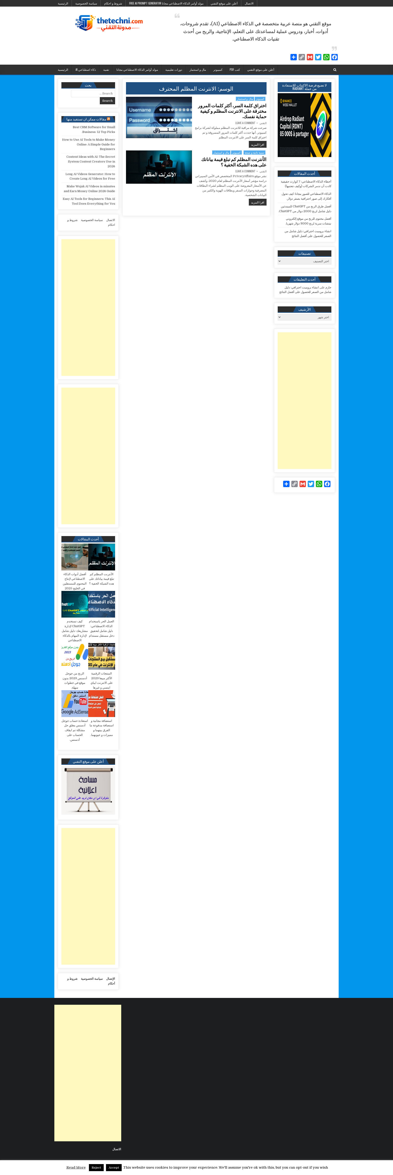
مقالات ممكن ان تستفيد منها (86, 118)
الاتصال (249, 3)
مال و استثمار (197, 69)
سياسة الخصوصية (86, 3)
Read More (76, 1167)
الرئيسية (63, 3)
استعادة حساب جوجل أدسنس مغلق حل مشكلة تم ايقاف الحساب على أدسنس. (74, 730)
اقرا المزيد (256, 144)
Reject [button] (96, 1167)
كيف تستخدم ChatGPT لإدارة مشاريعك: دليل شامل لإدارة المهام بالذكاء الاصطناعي (75, 631)
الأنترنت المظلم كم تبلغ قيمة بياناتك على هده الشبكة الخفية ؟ (234, 162)
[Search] (334, 70)
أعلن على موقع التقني (224, 3)
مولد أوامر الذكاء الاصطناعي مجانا (137, 69)
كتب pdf (235, 69)
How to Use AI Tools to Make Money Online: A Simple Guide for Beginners (88, 144)
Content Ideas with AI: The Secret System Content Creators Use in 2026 (90, 161)
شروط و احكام (113, 3)
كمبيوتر (217, 69)
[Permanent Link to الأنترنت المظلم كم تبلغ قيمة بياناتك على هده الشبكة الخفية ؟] (159, 167)
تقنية (106, 69)
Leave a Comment (245, 123)
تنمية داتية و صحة (254, 152)
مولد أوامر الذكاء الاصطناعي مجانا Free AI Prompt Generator (166, 3)
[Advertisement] (304, 400)
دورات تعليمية (173, 69)
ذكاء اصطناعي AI (86, 69)
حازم (328, 287)
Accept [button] (114, 1167)
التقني (263, 123)
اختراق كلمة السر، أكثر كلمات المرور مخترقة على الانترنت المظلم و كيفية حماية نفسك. (232, 111)
